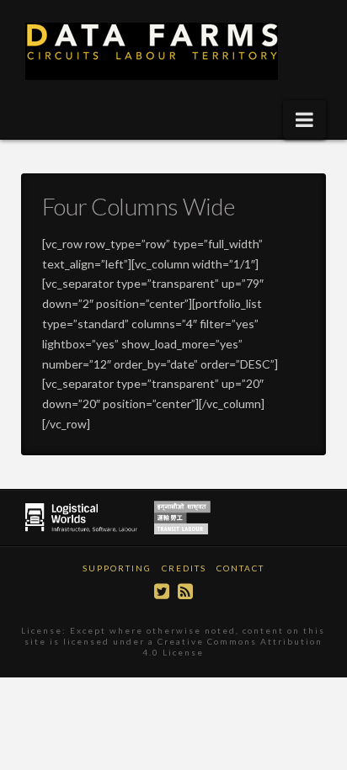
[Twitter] (161, 591)
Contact (240, 568)
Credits (184, 568)
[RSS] (185, 591)
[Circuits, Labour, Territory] (156, 51)
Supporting (117, 568)
